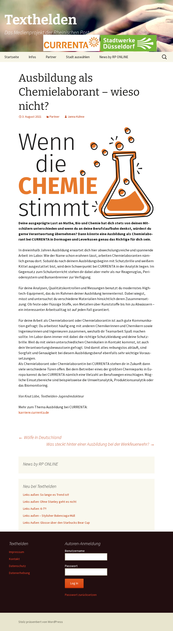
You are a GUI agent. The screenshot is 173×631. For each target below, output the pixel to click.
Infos (32, 57)
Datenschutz (17, 566)
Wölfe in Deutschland (39, 437)
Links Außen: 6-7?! (34, 509)
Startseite (12, 57)
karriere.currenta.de (33, 412)
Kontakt (14, 559)
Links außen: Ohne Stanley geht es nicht (49, 502)
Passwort (71, 566)
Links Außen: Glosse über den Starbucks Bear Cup (56, 523)
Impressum (16, 552)
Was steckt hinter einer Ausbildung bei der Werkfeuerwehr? (100, 444)
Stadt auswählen (78, 57)
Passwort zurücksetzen (81, 595)
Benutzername (75, 551)
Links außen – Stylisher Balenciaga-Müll (49, 516)
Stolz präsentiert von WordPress (40, 622)
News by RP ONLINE (113, 57)
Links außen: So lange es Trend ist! (46, 495)
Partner (51, 57)
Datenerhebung (19, 573)
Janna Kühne (76, 117)
